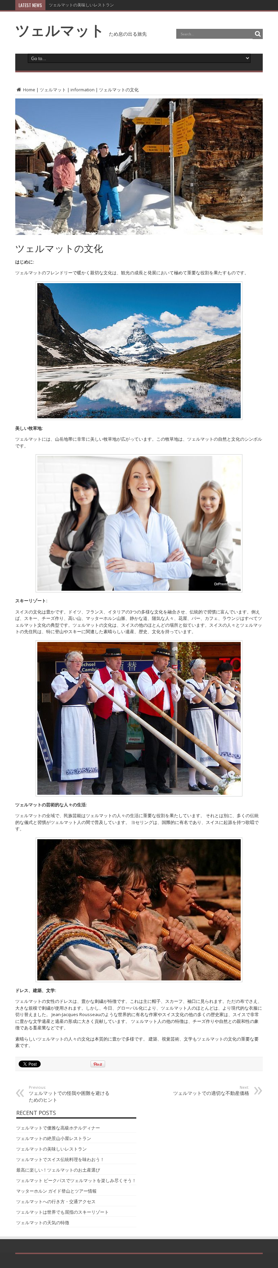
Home (28, 90)
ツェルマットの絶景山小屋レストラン (53, 1138)
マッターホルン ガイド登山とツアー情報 (56, 1191)
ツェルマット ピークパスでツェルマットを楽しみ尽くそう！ (76, 1180)
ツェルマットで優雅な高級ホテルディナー (58, 1128)
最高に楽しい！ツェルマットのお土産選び (58, 1170)
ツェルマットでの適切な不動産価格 (211, 1090)
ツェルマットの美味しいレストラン (51, 1149)
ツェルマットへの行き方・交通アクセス (56, 1201)
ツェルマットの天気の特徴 (42, 1222)
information (83, 90)
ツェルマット (60, 30)
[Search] (258, 34)
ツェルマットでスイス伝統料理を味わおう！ (89, 5)
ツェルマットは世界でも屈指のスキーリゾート (62, 1212)
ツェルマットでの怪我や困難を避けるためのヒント (69, 1094)
